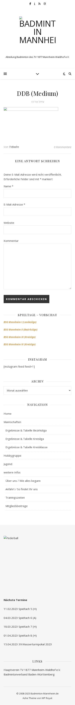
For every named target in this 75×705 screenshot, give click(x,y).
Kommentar (11, 241)
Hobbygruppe (12, 455)
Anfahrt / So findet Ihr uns (21, 489)
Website (9, 222)
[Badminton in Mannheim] (37, 34)
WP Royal (47, 698)
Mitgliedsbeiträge (16, 506)
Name (8, 186)
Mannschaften (12, 422)
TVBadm (14, 147)
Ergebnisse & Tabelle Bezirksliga (26, 430)
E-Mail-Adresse (14, 204)
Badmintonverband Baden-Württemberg (29, 674)
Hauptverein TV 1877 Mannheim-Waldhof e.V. (32, 670)
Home (7, 413)
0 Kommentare (62, 147)
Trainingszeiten (15, 497)
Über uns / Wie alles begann (23, 481)
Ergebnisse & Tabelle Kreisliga (24, 439)
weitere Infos (12, 472)
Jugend (8, 464)
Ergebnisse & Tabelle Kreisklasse (26, 447)
